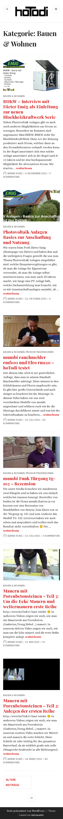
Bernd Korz (15, 173)
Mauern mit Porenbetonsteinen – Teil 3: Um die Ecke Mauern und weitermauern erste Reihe (31, 598)
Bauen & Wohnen (14, 96)
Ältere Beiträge (12, 782)
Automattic (37, 815)
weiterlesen (24, 168)
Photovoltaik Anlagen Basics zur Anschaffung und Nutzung (27, 237)
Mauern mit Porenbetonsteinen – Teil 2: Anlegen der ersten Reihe (31, 705)
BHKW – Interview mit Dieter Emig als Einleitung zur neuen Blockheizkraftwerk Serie (30, 109)
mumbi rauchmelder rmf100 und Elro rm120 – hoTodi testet (28, 362)
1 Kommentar (51, 535)
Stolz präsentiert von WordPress (25, 810)
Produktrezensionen (39, 352)
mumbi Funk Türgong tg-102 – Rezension (29, 480)
